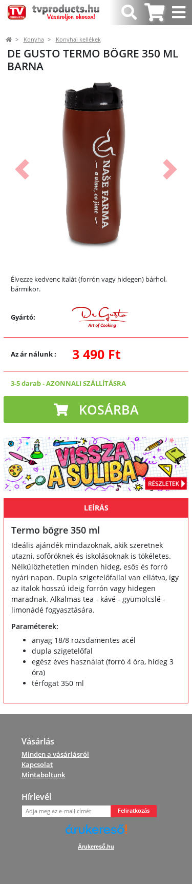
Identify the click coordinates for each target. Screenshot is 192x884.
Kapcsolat (37, 764)
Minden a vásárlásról (55, 754)
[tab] (154, 12)
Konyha (34, 39)
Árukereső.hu (96, 846)
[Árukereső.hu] (96, 832)
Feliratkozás (134, 810)
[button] (22, 169)
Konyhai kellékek (78, 39)
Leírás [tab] (96, 508)
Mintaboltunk (43, 774)
